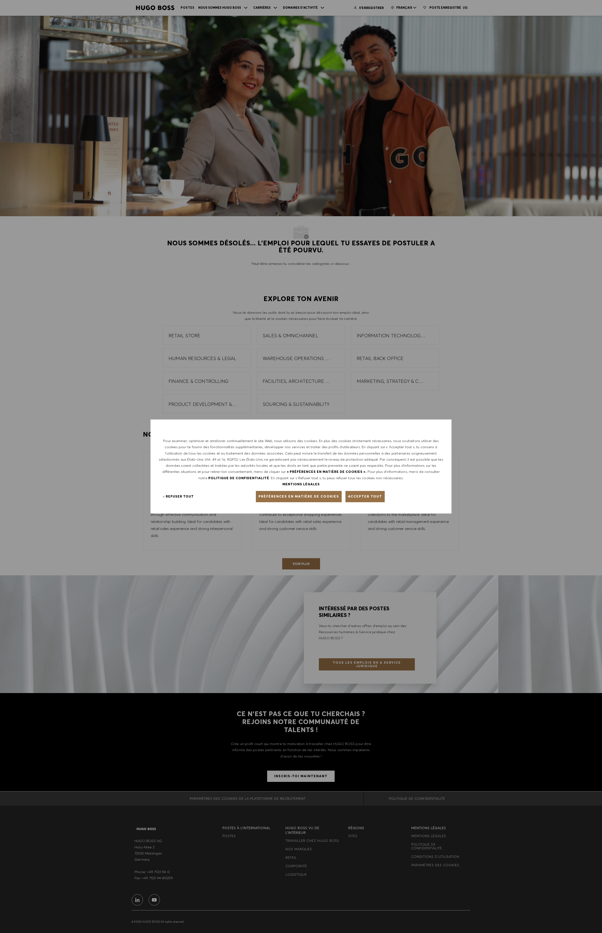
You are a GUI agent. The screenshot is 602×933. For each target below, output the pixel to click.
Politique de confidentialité (238, 478)
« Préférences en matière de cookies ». (327, 472)
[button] (299, 496)
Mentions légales (301, 484)
